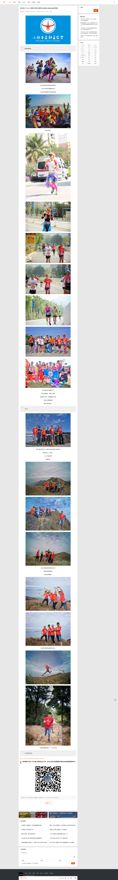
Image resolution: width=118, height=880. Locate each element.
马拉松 (95, 63)
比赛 (10, 2)
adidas (89, 44)
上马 (83, 53)
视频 (29, 2)
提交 (73, 863)
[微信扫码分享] (65, 878)
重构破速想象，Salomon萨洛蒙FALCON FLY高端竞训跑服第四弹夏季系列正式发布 (89, 24)
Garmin (82, 46)
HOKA (89, 46)
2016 (83, 44)
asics (95, 44)
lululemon (95, 46)
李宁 (95, 55)
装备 (19, 2)
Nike (89, 49)
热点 (89, 57)
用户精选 (33, 2)
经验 (95, 57)
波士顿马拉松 (83, 57)
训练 (24, 2)
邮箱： (42, 860)
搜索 (82, 7)
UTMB (95, 51)
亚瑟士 (89, 53)
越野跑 (83, 61)
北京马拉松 (83, 55)
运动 (83, 63)
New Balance (83, 49)
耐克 (83, 59)
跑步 (89, 61)
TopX (89, 51)
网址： (60, 860)
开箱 (89, 55)
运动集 (38, 2)
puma (95, 49)
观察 (14, 2)
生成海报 (61, 878)
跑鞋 (95, 61)
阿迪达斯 (89, 63)
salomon (82, 51)
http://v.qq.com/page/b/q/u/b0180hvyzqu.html (32, 758)
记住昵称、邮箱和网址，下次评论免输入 (30, 863)
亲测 (95, 53)
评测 (95, 59)
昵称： (23, 860)
